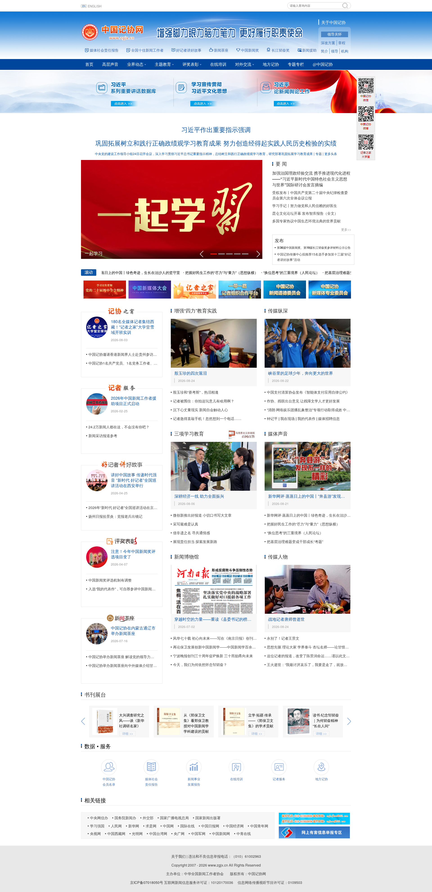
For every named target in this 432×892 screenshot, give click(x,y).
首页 (89, 64)
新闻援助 (309, 50)
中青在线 (243, 833)
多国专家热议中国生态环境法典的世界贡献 (306, 221)
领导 (334, 51)
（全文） (331, 213)
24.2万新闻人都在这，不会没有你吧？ (118, 426)
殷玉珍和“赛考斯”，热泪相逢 (195, 392)
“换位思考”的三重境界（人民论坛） (273, 272)
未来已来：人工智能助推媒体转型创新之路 (325, 720)
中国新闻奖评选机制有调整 (110, 580)
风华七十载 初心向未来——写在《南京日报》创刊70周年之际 (222, 638)
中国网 (168, 825)
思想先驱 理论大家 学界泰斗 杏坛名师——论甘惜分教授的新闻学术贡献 (324, 647)
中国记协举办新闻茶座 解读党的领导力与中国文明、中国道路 (137, 656)
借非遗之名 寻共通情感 (191, 532)
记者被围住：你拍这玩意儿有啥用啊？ (203, 401)
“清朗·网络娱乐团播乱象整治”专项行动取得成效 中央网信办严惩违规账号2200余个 (332, 409)
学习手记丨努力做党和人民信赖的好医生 (304, 205)
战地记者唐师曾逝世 (286, 619)
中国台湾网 (158, 833)
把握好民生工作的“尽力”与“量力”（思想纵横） (203, 272)
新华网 (133, 825)
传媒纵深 (278, 310)
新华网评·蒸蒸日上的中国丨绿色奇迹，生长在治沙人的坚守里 (112, 272)
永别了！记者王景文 (283, 638)
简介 (324, 51)
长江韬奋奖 (281, 50)
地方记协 (271, 64)
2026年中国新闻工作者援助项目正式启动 (133, 400)
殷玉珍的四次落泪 (190, 373)
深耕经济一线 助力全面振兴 (199, 496)
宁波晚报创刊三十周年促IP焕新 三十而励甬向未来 (213, 655)
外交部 (148, 817)
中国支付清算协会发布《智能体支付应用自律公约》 (308, 392)
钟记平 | (273, 418)
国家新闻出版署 (207, 817)
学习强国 (97, 825)
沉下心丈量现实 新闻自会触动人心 (200, 409)
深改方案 (328, 42)
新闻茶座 (221, 50)
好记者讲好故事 (188, 50)
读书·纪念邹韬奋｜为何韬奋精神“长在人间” (261, 720)
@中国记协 (323, 64)
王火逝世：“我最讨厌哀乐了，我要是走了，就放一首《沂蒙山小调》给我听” (327, 664)
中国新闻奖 (250, 50)
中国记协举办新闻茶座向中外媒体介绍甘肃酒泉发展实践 (133, 665)
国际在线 (187, 825)
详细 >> (192, 733)
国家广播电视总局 (174, 817)
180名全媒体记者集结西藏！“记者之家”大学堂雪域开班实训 (132, 326)
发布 (279, 240)
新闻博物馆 (186, 556)
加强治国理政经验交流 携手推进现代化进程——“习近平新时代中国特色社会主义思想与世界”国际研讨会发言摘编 (311, 179)
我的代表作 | (307, 418)
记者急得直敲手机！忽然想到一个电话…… (207, 418)
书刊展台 (95, 694)
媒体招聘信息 (329, 418)
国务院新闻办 (125, 817)
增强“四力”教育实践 (195, 310)
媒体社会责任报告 (104, 50)
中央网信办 (99, 817)
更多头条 (330, 153)
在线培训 (218, 64)
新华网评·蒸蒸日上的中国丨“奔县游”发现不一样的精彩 (316, 496)
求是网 (151, 825)
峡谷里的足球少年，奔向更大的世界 (300, 373)
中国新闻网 (221, 833)
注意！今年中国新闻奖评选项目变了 (133, 553)
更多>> (346, 229)
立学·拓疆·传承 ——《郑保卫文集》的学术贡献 (196, 720)
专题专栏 (296, 64)
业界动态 (135, 64)
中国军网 (198, 833)
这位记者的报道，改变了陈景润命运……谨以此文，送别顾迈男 (317, 655)
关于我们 (178, 856)
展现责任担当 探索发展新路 (195, 541)
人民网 (116, 825)
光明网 (137, 833)
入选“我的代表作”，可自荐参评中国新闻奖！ (123, 588)
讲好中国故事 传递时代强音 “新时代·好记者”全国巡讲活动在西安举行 (134, 480)
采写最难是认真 (185, 524)
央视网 (95, 833)
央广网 (179, 833)
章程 (341, 42)
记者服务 (279, 779)
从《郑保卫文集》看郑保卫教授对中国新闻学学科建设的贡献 (131, 723)
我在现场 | (288, 418)
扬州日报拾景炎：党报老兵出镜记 (115, 516)
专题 (318, 153)
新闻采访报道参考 (102, 435)
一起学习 (94, 253)
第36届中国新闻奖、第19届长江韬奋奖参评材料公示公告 (314, 247)
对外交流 (243, 64)
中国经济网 (235, 825)
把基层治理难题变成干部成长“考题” (334, 272)
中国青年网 (259, 825)
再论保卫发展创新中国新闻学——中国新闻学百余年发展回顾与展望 (227, 647)
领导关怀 (334, 34)
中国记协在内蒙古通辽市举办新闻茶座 (133, 630)
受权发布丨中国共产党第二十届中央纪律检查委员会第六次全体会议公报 (310, 195)
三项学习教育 (189, 433)
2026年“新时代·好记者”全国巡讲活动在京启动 (124, 507)
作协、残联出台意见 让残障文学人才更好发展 (303, 401)
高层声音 (110, 64)
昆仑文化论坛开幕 (286, 213)
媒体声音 (278, 433)
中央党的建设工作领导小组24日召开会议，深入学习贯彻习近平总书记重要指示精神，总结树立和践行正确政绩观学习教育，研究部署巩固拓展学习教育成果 (204, 153)
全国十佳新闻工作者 (147, 50)
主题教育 (163, 64)
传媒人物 (278, 556)
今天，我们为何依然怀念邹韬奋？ (200, 664)
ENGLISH (94, 6)
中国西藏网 (116, 833)
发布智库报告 (313, 213)
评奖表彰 (190, 64)
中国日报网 (210, 825)
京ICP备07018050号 (146, 882)
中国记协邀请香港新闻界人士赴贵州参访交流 (124, 354)
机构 (344, 51)
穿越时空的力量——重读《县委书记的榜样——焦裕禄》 (225, 619)
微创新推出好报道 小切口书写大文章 (202, 515)
